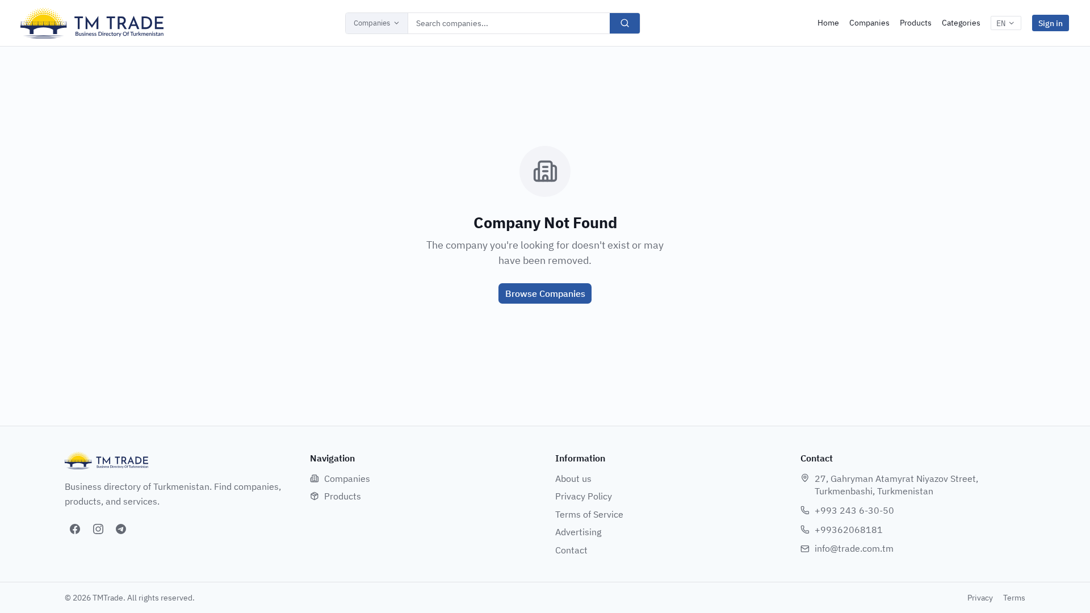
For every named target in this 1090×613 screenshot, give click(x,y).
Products (916, 23)
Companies (372, 23)
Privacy (980, 598)
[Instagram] (98, 529)
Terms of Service (589, 514)
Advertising (578, 532)
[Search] (625, 23)
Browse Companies (545, 293)
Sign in (1050, 23)
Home (828, 23)
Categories (961, 23)
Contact (571, 550)
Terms (1014, 598)
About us (573, 478)
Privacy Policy (583, 496)
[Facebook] (75, 529)
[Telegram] (121, 529)
